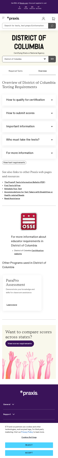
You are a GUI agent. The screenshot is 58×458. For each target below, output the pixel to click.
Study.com (24, 3)
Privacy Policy (27, 432)
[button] (53, 18)
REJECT (29, 445)
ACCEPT (29, 453)
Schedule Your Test (13, 189)
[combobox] (29, 59)
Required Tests (16, 71)
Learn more (12, 305)
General (7, 404)
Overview (42, 71)
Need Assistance (12, 199)
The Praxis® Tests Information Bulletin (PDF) (24, 182)
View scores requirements (20, 344)
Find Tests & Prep (12, 186)
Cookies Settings (29, 437)
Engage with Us (10, 424)
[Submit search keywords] (52, 26)
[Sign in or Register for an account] (43, 18)
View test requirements (14, 163)
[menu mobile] (3, 18)
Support (7, 414)
